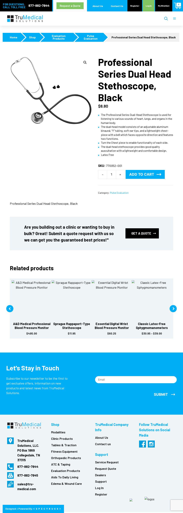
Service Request (107, 462)
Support (101, 481)
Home (13, 37)
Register (134, 5)
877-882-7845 (27, 475)
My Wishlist (163, 5)
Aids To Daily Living (64, 477)
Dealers (100, 475)
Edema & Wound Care (66, 484)
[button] (85, 62)
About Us (98, 6)
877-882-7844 (38, 5)
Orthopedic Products (66, 458)
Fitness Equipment (64, 451)
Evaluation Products (59, 37)
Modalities (58, 432)
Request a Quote (70, 5)
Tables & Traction (63, 445)
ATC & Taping (60, 464)
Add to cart (141, 174)
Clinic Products (62, 439)
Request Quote (105, 469)
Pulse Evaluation (91, 37)
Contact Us (117, 6)
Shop (32, 37)
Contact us (103, 444)
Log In (149, 5)
